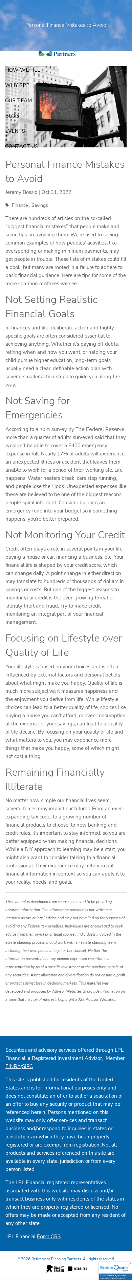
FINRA (13, 1066)
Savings (39, 205)
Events (15, 131)
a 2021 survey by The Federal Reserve (80, 429)
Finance (20, 205)
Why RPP (17, 85)
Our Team (18, 100)
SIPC (27, 1066)
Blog (12, 115)
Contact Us (21, 146)
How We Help (24, 70)
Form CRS (49, 1236)
